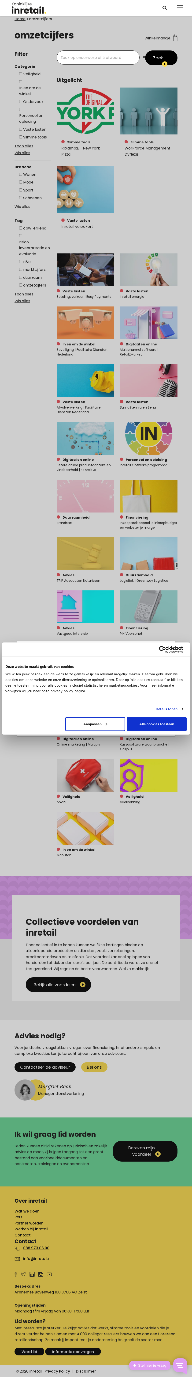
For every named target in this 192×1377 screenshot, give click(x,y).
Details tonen (166, 709)
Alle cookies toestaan (156, 724)
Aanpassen (92, 724)
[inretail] (83, 8)
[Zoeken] (164, 8)
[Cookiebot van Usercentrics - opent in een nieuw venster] (166, 649)
